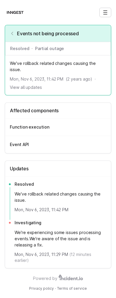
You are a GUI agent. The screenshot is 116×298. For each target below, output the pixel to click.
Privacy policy (41, 288)
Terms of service (72, 288)
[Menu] (105, 12)
